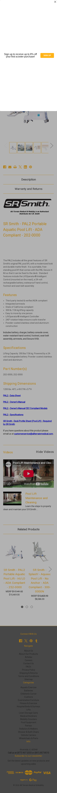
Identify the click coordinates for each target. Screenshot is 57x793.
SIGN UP (47, 55)
